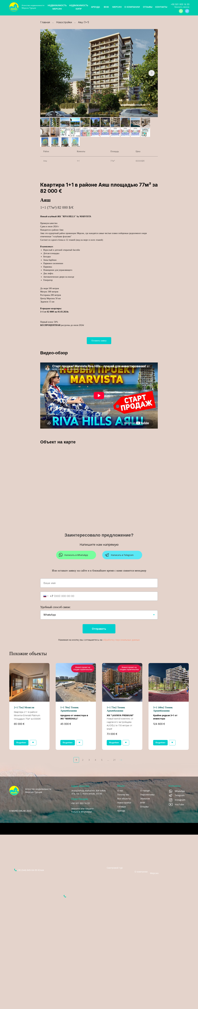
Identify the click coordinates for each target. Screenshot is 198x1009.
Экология (145, 798)
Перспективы (147, 794)
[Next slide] (151, 73)
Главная (45, 22)
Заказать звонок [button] (181, 7)
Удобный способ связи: (55, 607)
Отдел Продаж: (79, 799)
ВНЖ (142, 802)
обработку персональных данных (121, 639)
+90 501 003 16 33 (180, 4)
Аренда (121, 810)
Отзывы (144, 806)
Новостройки (64, 22)
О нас (120, 790)
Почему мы (123, 794)
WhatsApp (180, 791)
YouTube (179, 804)
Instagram (180, 799)
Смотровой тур (115, 867)
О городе (145, 790)
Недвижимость (139, 849)
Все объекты (124, 798)
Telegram (180, 795)
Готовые (121, 806)
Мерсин (154, 871)
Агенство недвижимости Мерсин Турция (33, 6)
